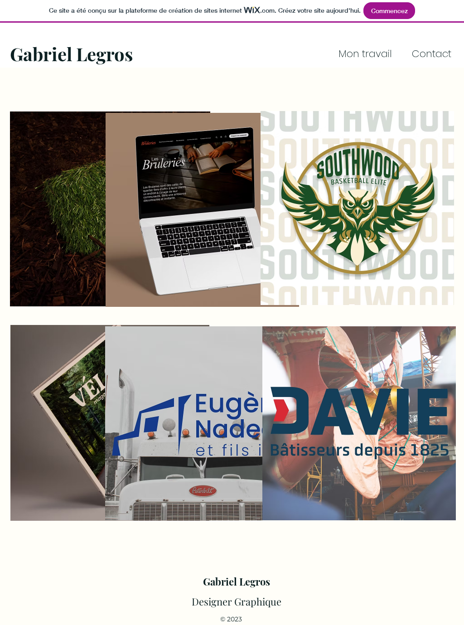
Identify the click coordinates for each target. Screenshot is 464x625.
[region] (207, 208)
